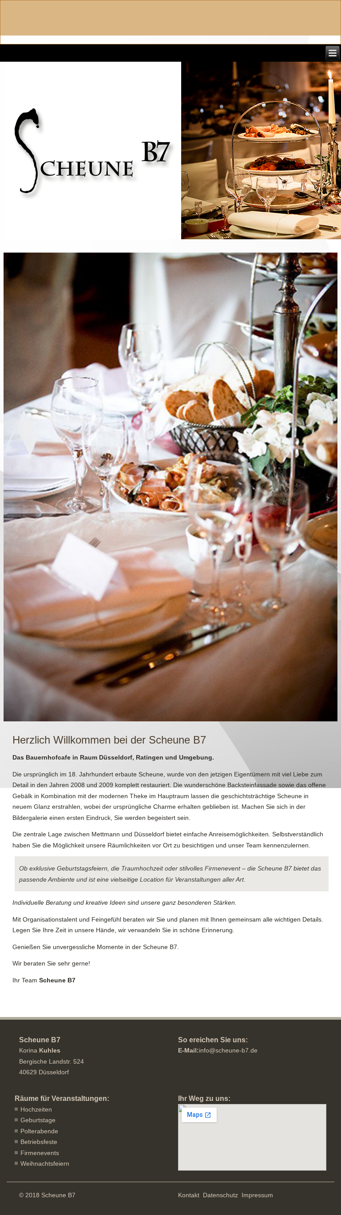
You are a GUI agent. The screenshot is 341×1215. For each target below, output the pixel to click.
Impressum (257, 1195)
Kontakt (188, 1195)
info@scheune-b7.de (228, 1050)
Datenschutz (220, 1195)
